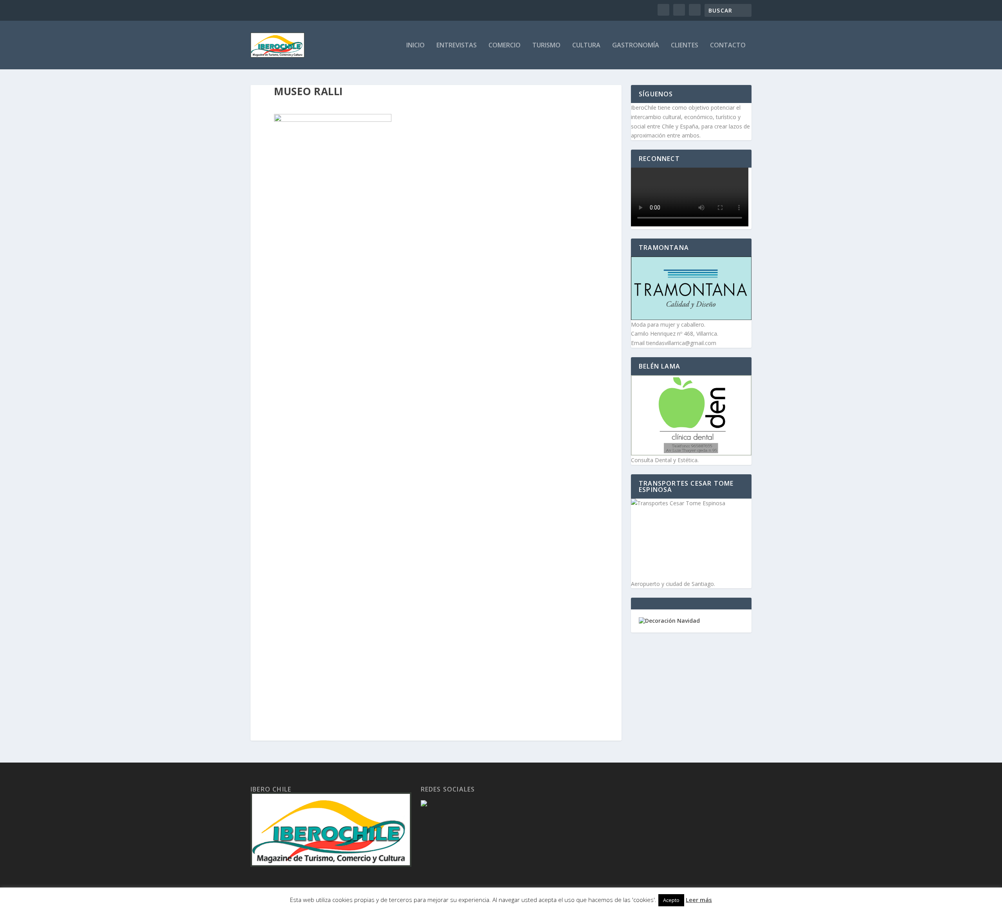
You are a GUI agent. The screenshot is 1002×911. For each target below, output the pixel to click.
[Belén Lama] (691, 415)
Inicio (415, 45)
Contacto (728, 45)
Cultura (586, 45)
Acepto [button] (671, 900)
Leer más (699, 900)
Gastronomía (635, 45)
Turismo (546, 45)
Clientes (684, 45)
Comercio (504, 45)
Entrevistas (456, 45)
